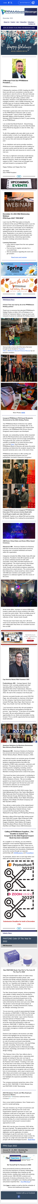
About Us (6, 22)
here (12, 444)
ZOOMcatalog (18, 853)
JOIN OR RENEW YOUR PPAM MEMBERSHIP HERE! (19, 28)
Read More (31, 1139)
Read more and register (19, 257)
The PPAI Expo (25, 1181)
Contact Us (31, 24)
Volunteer (31, 22)
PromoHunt (30, 853)
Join (17, 22)
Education (23, 22)
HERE (23, 412)
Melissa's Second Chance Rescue (19, 350)
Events (13, 22)
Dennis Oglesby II (10, 518)
